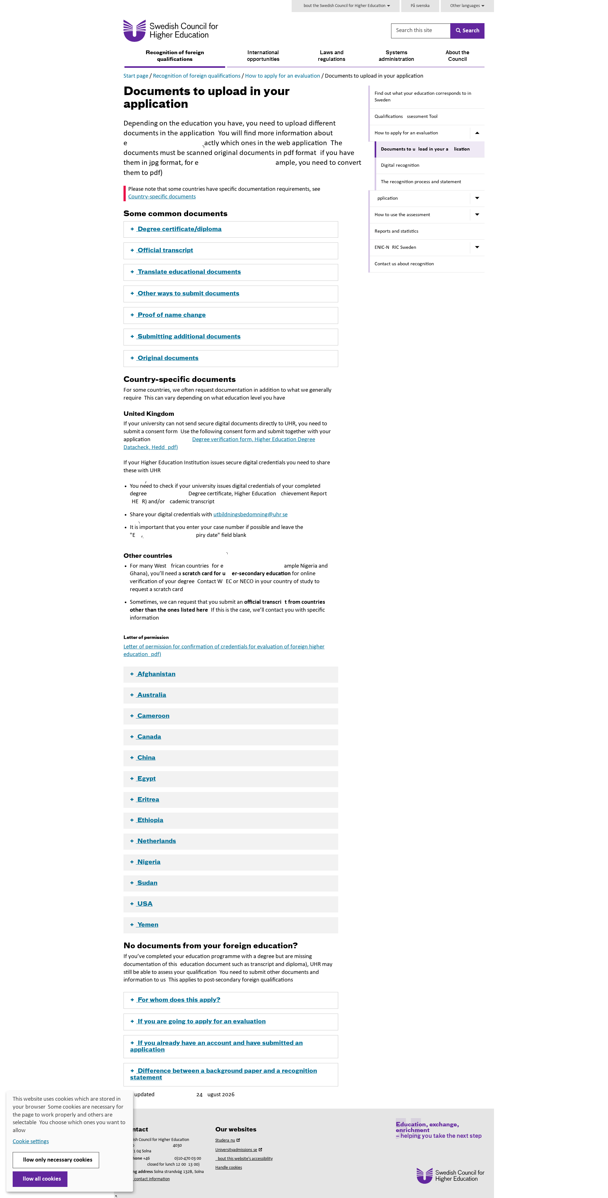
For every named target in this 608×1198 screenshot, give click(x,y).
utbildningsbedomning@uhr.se (250, 515)
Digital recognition (400, 165)
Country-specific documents (162, 197)
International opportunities (263, 56)
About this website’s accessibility (244, 1158)
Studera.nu (228, 1140)
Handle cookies (228, 1167)
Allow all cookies (40, 1179)
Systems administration (396, 56)
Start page (136, 76)
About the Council (457, 56)
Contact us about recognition (404, 264)
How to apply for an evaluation (282, 76)
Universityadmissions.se (239, 1150)
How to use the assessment (402, 214)
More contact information (147, 1179)
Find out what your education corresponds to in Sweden (423, 97)
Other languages (465, 5)
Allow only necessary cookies (55, 1160)
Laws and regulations (331, 56)
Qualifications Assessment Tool (406, 116)
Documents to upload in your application (425, 149)
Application (386, 198)
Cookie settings (31, 1142)
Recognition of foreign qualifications (175, 56)
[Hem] (233, 31)
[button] (231, 230)
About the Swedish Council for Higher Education (343, 5)
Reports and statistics (396, 231)
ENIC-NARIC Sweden (395, 247)
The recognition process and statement (421, 181)
